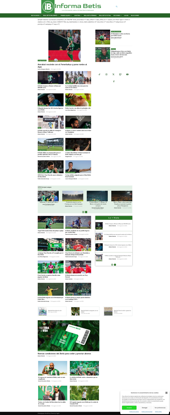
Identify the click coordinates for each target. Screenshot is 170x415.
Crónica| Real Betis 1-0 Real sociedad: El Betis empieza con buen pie (77, 153)
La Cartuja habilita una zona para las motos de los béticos (76, 87)
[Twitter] (113, 75)
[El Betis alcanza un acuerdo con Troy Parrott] (78, 267)
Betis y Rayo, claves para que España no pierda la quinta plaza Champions (123, 204)
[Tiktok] (99, 75)
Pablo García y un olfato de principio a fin (77, 108)
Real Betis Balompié (116, 31)
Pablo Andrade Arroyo (43, 178)
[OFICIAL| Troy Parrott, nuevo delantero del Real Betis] (51, 166)
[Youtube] (127, 75)
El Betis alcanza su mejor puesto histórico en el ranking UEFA (77, 298)
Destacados (68, 127)
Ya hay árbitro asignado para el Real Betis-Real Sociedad (78, 176)
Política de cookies (134, 411)
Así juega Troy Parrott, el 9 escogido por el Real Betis (50, 254)
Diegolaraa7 (68, 156)
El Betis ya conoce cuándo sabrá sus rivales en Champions (78, 131)
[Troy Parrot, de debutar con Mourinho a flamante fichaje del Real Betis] (78, 244)
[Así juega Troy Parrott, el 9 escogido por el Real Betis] (51, 244)
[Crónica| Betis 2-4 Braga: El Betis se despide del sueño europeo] (97, 196)
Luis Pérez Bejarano (70, 110)
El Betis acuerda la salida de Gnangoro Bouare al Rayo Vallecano (49, 131)
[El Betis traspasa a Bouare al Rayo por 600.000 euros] (51, 77)
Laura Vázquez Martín (44, 69)
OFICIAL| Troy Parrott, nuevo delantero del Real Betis (50, 176)
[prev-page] (83, 212)
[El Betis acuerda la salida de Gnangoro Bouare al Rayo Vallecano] (51, 122)
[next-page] (86, 212)
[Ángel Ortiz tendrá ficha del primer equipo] (51, 222)
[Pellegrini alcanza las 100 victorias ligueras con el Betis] (51, 99)
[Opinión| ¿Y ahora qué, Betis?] (48, 196)
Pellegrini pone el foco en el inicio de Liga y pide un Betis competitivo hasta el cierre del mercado (121, 53)
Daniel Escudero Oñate (117, 56)
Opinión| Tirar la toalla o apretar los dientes (122, 311)
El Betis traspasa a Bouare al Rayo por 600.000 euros (49, 87)
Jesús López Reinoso (116, 37)
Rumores (68, 228)
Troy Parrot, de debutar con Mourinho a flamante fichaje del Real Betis (77, 254)
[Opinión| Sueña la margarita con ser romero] (75, 311)
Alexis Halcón (41, 89)
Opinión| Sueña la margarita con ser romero (89, 311)
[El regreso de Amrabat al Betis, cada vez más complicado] (52, 368)
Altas (67, 272)
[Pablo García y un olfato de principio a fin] (78, 99)
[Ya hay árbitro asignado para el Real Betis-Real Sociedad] (78, 166)
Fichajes (113, 49)
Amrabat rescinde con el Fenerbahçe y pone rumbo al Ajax (62, 65)
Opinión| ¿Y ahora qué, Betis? (49, 202)
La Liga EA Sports (42, 60)
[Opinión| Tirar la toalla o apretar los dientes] (108, 311)
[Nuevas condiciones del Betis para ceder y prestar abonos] (68, 335)
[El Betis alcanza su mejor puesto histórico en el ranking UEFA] (78, 289)
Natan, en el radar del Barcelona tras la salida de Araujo (52, 403)
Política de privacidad (147, 411)
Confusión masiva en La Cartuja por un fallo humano (74, 203)
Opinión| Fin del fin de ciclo (55, 310)
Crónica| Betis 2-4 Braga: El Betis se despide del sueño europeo (98, 204)
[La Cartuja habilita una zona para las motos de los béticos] (78, 77)
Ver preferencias (160, 408)
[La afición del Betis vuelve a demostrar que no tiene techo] (84, 368)
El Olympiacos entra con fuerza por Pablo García (120, 34)
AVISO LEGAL (158, 411)
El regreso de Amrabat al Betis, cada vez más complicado (51, 378)
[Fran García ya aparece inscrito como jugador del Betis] (51, 267)
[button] (166, 393)
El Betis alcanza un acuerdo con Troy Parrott (76, 276)
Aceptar (129, 408)
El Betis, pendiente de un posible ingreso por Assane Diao (77, 231)
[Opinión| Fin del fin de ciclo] (42, 311)
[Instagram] (106, 75)
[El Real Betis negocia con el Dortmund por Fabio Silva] (51, 289)
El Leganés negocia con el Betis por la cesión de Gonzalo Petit (84, 403)
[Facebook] (114, 82)
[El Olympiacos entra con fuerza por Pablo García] (102, 37)
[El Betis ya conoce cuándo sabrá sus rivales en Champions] (78, 122)
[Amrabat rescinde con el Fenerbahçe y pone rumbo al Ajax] (64, 46)
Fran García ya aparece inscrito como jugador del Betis (49, 276)
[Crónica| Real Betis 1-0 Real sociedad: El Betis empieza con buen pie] (78, 144)
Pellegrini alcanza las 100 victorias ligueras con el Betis (50, 109)
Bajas (39, 83)
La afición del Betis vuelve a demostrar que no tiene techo (83, 378)
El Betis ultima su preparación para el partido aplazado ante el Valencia (49, 153)
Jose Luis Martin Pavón (49, 204)
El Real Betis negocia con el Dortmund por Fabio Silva (50, 298)
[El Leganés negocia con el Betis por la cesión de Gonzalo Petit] (84, 393)
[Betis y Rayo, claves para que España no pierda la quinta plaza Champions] (121, 196)
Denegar (144, 408)
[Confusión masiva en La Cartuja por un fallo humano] (72, 196)
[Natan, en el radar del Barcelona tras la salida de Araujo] (52, 393)
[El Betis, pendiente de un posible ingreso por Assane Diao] (78, 222)
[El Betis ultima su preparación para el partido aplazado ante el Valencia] (51, 144)
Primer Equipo (69, 83)
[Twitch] (120, 75)
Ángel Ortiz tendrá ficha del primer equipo (50, 231)
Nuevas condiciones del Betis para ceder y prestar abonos (64, 353)
